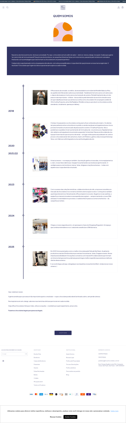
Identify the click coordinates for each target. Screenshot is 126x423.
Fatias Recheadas (39, 371)
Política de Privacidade (73, 361)
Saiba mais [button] (114, 411)
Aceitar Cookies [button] (70, 417)
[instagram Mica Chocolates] (3, 361)
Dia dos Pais (37, 354)
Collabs (36, 378)
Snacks (36, 368)
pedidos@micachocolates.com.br (108, 361)
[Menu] (3, 7)
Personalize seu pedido (73, 371)
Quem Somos (70, 354)
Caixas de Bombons (40, 361)
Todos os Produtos (39, 385)
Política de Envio (71, 368)
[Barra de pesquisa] (7, 7)
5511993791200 (102, 354)
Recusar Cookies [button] (55, 417)
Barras (36, 375)
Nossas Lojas (70, 357)
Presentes (37, 364)
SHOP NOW (63, 332)
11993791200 (102, 357)
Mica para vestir (38, 381)
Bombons (37, 357)
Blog (67, 375)
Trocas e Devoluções (72, 364)
